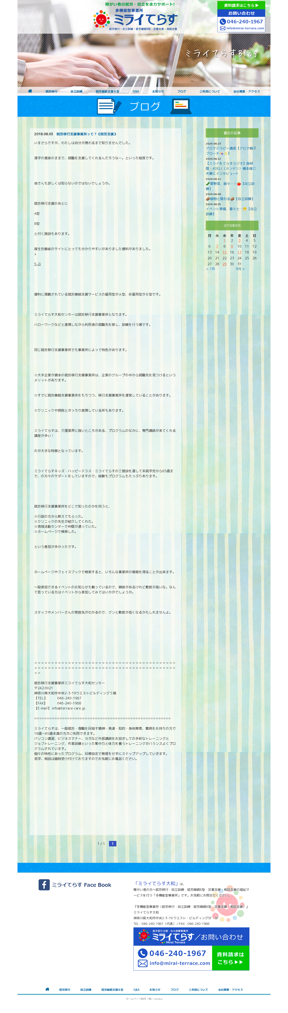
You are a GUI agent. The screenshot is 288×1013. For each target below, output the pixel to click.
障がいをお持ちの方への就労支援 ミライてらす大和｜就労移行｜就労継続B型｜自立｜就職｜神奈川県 (135, 17)
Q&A (136, 91)
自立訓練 (76, 91)
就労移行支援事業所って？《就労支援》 (87, 134)
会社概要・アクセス (246, 91)
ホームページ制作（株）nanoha (144, 999)
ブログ (181, 91)
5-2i (37, 264)
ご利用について (209, 91)
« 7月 (210, 269)
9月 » (240, 269)
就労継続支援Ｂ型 (107, 91)
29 (224, 264)
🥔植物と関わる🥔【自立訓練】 (230, 198)
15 (224, 252)
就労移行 (51, 91)
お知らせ (158, 91)
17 (239, 252)
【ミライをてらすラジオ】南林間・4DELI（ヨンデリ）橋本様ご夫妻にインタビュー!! (231, 168)
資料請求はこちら (240, 5)
